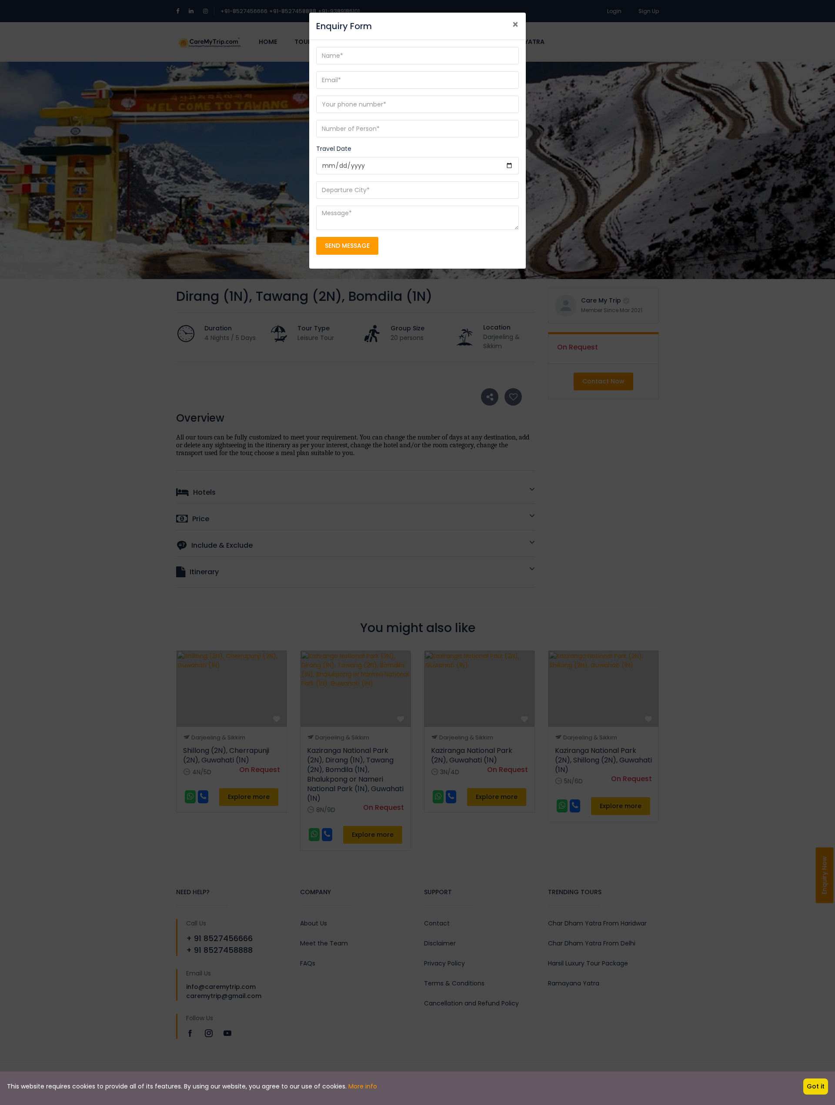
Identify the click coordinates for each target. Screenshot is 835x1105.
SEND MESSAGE (347, 245)
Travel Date (333, 148)
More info (362, 1086)
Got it (816, 1086)
